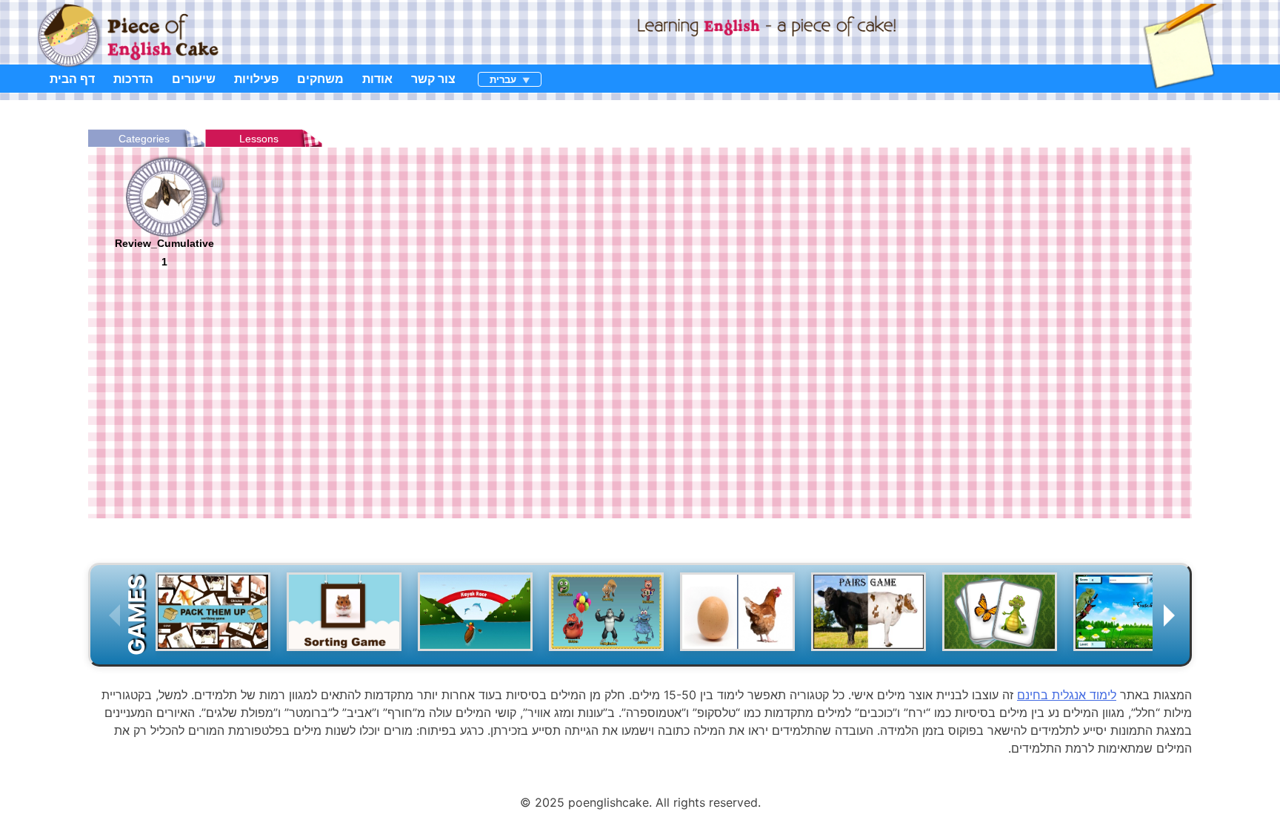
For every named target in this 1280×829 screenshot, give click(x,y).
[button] (1138, 615)
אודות (377, 78)
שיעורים (194, 78)
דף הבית (72, 78)
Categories (144, 139)
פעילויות (256, 78)
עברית (503, 79)
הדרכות (133, 78)
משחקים (320, 78)
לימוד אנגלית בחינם (1066, 694)
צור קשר (433, 78)
